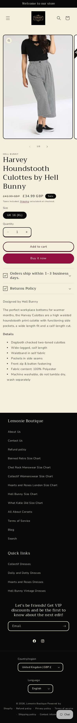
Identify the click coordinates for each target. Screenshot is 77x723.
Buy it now (38, 258)
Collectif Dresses (19, 564)
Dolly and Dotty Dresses (24, 573)
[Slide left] (29, 146)
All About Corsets (20, 512)
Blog (11, 530)
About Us (14, 432)
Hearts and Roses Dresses (25, 582)
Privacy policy (43, 708)
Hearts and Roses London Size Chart (32, 485)
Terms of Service (19, 521)
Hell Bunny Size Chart (23, 494)
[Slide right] (47, 146)
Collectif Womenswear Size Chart (30, 476)
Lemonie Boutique (36, 703)
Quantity (8, 224)
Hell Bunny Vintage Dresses (27, 591)
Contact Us (15, 441)
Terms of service (64, 708)
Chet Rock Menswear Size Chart (29, 467)
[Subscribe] (64, 626)
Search (12, 538)
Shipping (24, 201)
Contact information (51, 714)
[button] (8, 18)
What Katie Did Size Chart (25, 503)
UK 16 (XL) (15, 215)
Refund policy (17, 449)
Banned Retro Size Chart (24, 458)
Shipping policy (27, 714)
